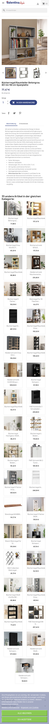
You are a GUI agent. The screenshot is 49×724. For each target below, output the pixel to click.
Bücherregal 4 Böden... (35, 434)
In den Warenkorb (23, 102)
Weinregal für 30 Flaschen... (36, 300)
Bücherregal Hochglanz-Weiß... (13, 434)
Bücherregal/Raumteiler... (37, 218)
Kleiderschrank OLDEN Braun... (13, 381)
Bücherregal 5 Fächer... (13, 300)
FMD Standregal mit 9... (35, 623)
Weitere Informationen (11, 707)
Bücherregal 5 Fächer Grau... (13, 488)
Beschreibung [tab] (11, 124)
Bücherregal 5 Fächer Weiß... (36, 515)
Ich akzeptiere (24, 719)
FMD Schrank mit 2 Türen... (36, 461)
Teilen (8, 113)
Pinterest (20, 113)
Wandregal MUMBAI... (13, 514)
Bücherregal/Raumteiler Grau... (36, 327)
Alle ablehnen (24, 713)
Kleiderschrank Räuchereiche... (36, 273)
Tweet (14, 113)
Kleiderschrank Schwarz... (13, 650)
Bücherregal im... (13, 326)
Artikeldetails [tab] (23, 124)
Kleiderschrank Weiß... (36, 650)
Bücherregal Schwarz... (36, 381)
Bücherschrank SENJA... (36, 246)
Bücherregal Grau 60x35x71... (13, 246)
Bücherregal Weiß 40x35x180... (13, 596)
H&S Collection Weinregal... (13, 569)
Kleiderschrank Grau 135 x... (13, 354)
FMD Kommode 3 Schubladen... (36, 407)
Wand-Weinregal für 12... (13, 542)
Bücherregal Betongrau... (13, 219)
